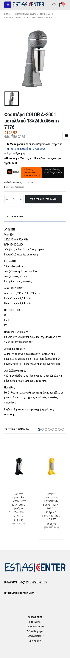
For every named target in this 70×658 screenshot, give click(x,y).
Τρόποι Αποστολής (35, 636)
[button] (7, 5)
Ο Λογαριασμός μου (35, 626)
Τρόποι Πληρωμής (35, 631)
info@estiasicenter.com (19, 593)
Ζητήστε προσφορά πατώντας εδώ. (26, 148)
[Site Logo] (28, 4)
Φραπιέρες (19, 187)
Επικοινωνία (35, 622)
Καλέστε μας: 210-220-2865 (25, 582)
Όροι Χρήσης (35, 640)
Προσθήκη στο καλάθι (45, 199)
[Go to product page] (18, 466)
